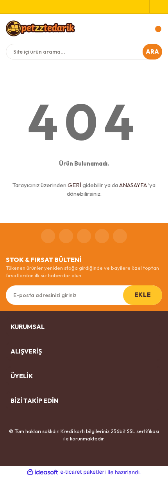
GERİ (74, 185)
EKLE (142, 294)
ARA (152, 51)
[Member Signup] (143, 6)
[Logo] (40, 28)
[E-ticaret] (83, 472)
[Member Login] (156, 6)
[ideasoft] (42, 472)
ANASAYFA (133, 185)
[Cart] (154, 29)
